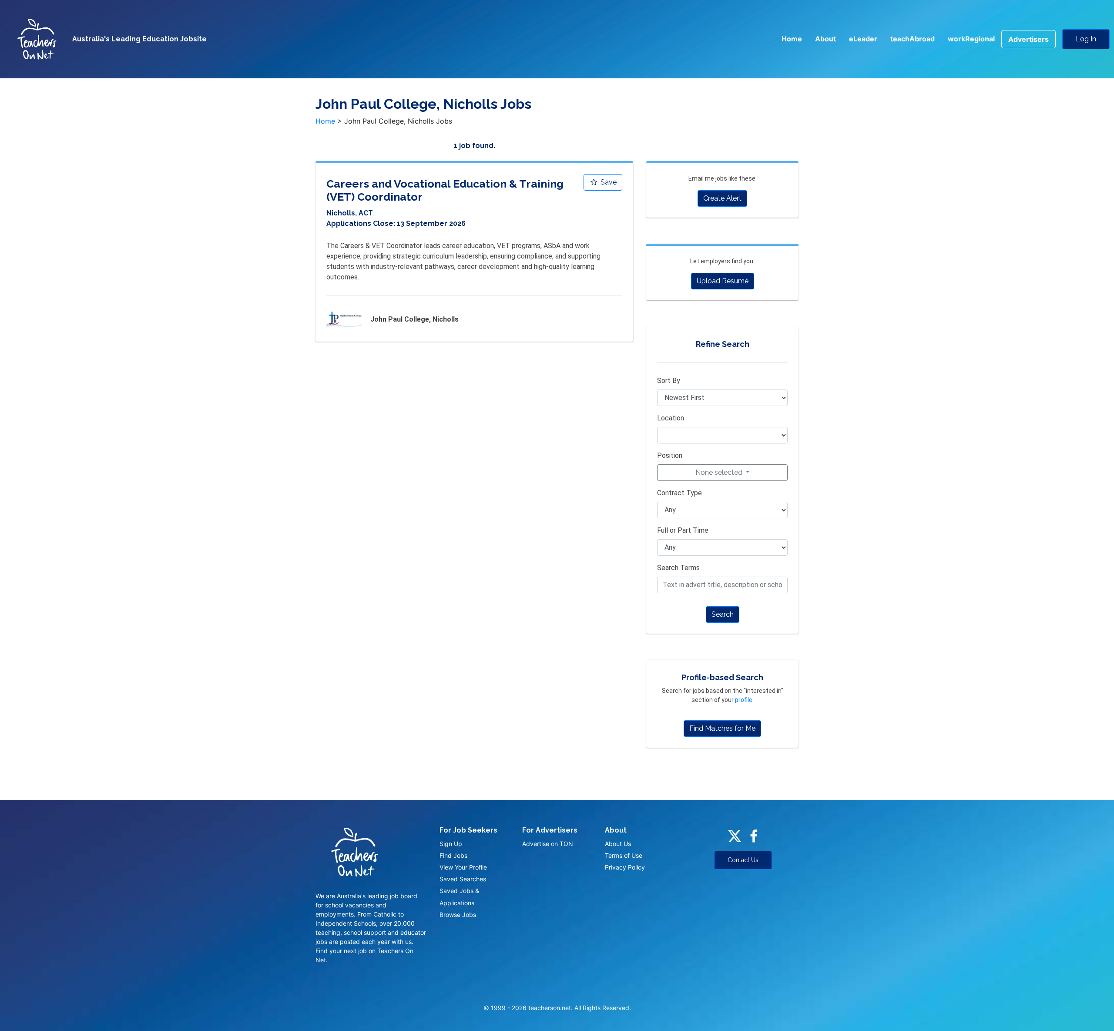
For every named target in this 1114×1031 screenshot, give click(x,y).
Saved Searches (463, 879)
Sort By (668, 380)
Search (722, 614)
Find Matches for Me (722, 728)
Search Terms (678, 568)
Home (792, 38)
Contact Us (743, 859)
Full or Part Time (682, 530)
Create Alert (722, 198)
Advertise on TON (547, 843)
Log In (1086, 39)
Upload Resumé (722, 281)
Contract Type (679, 493)
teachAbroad (912, 38)
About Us (618, 843)
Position (669, 455)
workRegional (971, 38)
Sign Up (451, 843)
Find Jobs (453, 855)
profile (743, 699)
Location (670, 418)
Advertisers (1028, 39)
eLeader (863, 38)
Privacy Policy (625, 867)
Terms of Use (623, 855)
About (825, 38)
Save (608, 182)
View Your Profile (463, 867)
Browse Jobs (458, 914)
